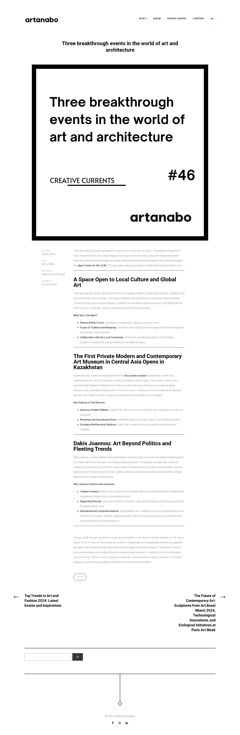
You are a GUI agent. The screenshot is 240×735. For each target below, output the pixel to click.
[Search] (77, 657)
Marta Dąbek (48, 254)
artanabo (130, 716)
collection (198, 18)
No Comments (49, 284)
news (80, 577)
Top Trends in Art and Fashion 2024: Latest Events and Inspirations (42, 601)
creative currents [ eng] (53, 274)
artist (143, 19)
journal (157, 18)
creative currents (176, 18)
